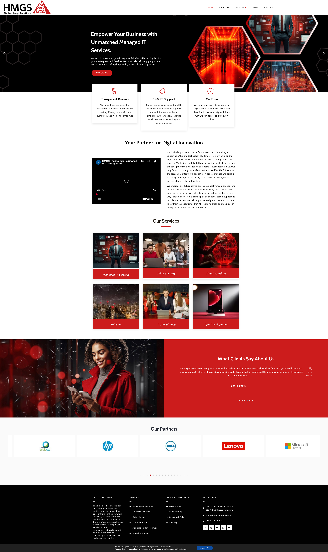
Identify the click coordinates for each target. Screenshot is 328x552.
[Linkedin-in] (217, 527)
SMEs (180, 156)
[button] (4, 54)
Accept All (205, 548)
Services (239, 7)
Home (210, 7)
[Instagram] (211, 527)
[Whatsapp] (223, 527)
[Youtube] (229, 527)
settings (183, 549)
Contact (268, 7)
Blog (255, 7)
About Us (224, 7)
